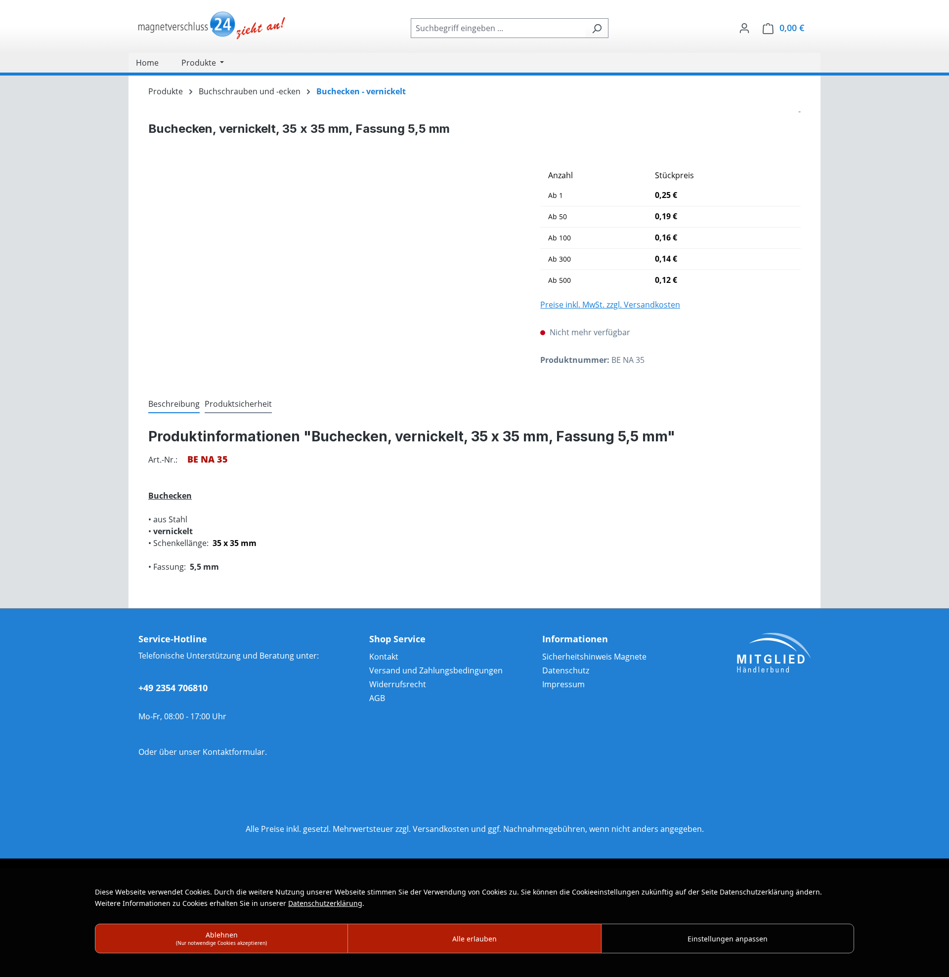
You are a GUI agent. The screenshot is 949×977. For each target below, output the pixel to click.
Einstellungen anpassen (728, 938)
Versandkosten (441, 828)
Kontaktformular (234, 751)
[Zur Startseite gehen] (212, 26)
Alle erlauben (474, 938)
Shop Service (397, 639)
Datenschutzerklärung (325, 903)
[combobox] (498, 28)
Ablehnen (221, 938)
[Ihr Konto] (744, 28)
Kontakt (383, 656)
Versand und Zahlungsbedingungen (436, 670)
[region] (334, 271)
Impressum (563, 684)
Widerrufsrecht (397, 684)
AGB (377, 698)
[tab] (174, 404)
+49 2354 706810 (173, 688)
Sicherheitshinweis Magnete (594, 656)
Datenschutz (565, 670)
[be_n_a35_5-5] (334, 271)
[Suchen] (596, 28)
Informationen (575, 639)
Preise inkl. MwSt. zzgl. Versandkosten (610, 304)
